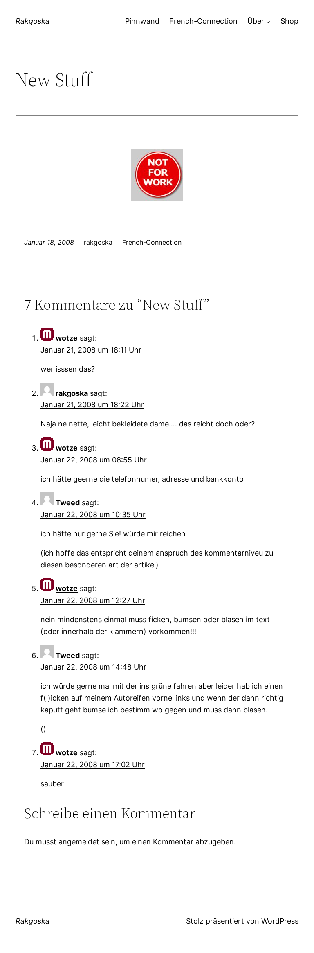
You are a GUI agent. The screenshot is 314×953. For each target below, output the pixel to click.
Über (255, 21)
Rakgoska (32, 21)
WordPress (279, 921)
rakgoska (72, 393)
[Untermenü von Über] (268, 21)
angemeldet (78, 841)
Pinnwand (142, 21)
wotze (67, 338)
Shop (289, 21)
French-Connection (203, 21)
